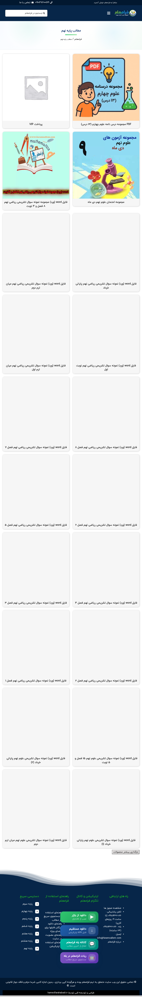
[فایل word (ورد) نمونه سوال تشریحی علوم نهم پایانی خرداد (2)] (36, 689)
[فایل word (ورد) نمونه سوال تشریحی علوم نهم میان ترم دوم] (36, 771)
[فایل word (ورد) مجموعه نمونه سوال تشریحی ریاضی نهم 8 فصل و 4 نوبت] (36, 133)
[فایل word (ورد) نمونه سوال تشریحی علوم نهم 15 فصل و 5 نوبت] (106, 689)
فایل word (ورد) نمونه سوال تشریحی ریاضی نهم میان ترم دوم (36, 286)
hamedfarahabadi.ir (58, 992)
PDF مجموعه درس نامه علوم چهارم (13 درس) (106, 124)
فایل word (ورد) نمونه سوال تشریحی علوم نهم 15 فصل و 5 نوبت (106, 760)
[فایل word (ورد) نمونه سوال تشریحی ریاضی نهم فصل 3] (36, 534)
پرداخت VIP (35, 124)
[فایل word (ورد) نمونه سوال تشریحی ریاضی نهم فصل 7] (36, 378)
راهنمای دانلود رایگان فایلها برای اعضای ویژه (53, 927)
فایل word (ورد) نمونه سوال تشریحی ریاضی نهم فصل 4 (106, 603)
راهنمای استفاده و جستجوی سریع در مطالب (53, 916)
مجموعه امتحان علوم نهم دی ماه (106, 202)
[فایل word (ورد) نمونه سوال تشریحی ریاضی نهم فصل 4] (106, 534)
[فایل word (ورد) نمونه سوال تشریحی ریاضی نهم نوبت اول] (106, 297)
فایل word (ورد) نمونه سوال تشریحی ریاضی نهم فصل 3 (36, 603)
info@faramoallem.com (109, 938)
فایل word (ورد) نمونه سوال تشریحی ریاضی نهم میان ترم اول (36, 368)
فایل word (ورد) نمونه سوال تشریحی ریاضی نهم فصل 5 (36, 525)
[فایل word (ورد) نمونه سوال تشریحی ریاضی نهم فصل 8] (106, 378)
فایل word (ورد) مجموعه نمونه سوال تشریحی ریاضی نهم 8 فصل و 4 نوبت (35, 204)
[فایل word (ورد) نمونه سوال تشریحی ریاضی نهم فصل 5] (36, 456)
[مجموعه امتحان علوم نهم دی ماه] (106, 133)
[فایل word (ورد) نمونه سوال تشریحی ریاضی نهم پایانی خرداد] (106, 215)
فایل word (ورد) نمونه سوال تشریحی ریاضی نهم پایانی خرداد (106, 286)
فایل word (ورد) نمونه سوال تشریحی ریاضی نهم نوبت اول (106, 368)
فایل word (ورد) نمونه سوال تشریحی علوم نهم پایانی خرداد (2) (36, 760)
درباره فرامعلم (114, 941)
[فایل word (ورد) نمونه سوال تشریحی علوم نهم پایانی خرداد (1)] (106, 771)
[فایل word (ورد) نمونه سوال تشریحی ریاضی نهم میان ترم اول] (36, 297)
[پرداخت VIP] (36, 55)
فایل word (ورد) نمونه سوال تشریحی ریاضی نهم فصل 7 (36, 447)
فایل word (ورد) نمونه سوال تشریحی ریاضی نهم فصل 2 (106, 681)
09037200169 (42, 2)
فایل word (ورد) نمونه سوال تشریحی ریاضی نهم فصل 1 (35, 681)
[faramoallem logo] (125, 9)
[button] (26, 904)
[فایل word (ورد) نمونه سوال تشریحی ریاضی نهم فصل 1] (36, 612)
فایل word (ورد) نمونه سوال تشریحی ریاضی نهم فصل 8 (106, 447)
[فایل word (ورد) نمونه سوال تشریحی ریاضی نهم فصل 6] (106, 456)
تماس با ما (24, 2)
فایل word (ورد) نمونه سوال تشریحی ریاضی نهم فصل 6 (106, 525)
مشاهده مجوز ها (112, 908)
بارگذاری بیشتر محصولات (125, 852)
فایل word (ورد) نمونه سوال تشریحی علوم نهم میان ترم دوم (36, 842)
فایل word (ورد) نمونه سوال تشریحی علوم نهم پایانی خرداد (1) (106, 842)
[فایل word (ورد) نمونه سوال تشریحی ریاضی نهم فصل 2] (106, 612)
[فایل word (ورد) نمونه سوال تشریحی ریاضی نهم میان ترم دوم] (36, 215)
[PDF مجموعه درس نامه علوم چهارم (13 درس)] (106, 55)
